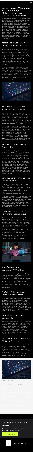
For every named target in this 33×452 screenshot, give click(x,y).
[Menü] (31, 3)
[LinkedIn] (25, 443)
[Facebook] (15, 443)
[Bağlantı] (2, 2)
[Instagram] (18, 443)
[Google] (22, 443)
